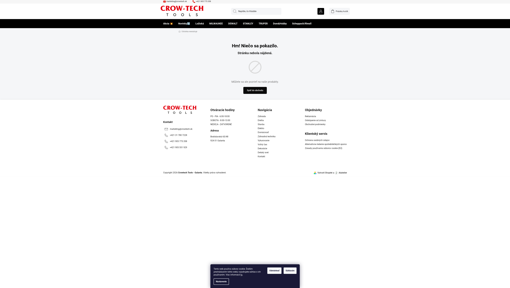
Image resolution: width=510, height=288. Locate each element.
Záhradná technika (266, 136)
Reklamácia (310, 116)
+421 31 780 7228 (178, 135)
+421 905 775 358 (203, 1)
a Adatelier (340, 172)
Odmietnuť (274, 270)
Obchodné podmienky (315, 124)
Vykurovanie (263, 140)
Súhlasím (290, 270)
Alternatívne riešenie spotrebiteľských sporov (326, 144)
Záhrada (262, 116)
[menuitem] (168, 23)
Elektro (261, 128)
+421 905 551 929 (178, 147)
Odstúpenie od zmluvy (315, 120)
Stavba (261, 124)
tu (241, 274)
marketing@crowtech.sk (177, 1)
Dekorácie (262, 148)
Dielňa (261, 120)
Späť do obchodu (255, 90)
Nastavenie (221, 281)
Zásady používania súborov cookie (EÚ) (323, 148)
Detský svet (263, 152)
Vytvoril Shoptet (324, 172)
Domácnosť (263, 132)
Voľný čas (262, 144)
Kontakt (168, 122)
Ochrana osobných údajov (317, 140)
